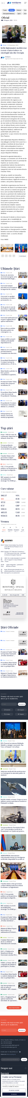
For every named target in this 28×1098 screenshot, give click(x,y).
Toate (5, 10)
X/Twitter (10, 256)
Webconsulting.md (11, 1054)
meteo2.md (13, 524)
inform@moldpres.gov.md (10, 1047)
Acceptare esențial (14, 1090)
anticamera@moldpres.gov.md (11, 1045)
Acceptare (14, 1094)
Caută (24, 1059)
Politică (19, 10)
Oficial (5, 17)
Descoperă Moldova (8, 13)
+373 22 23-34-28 (7, 1042)
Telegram (13, 255)
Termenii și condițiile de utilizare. (10, 1086)
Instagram (6, 255)
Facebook (2, 255)
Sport (19, 13)
